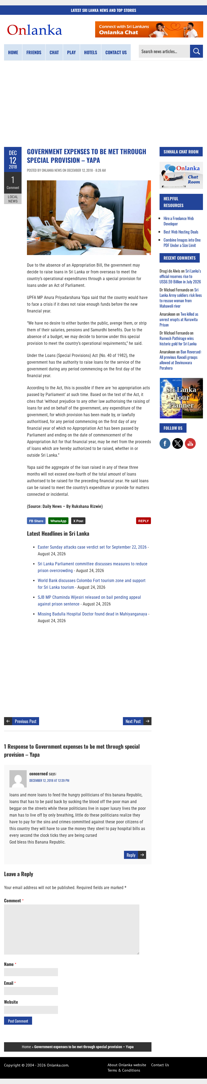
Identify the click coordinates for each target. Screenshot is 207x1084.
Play (71, 52)
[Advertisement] (103, 104)
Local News (13, 199)
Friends (33, 52)
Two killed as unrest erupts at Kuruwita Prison (179, 319)
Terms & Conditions (124, 1070)
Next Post (133, 721)
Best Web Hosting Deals (181, 232)
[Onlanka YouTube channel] (190, 441)
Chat (54, 52)
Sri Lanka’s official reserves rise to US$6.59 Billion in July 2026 (180, 276)
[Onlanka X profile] (177, 441)
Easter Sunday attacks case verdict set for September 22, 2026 (92, 547)
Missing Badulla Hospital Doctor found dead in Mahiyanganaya (92, 614)
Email (10, 983)
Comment (13, 187)
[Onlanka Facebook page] (165, 441)
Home (13, 52)
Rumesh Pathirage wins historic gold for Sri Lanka (178, 340)
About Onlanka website (127, 1064)
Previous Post (25, 721)
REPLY (143, 520)
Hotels (90, 52)
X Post (78, 520)
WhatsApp (58, 520)
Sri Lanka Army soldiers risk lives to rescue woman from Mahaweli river (181, 298)
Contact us (116, 52)
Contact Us (160, 1064)
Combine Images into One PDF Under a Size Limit (182, 242)
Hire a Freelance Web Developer (179, 220)
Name (10, 964)
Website (11, 1002)
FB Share (36, 520)
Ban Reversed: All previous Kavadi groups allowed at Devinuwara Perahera (180, 360)
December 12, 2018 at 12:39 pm (49, 780)
